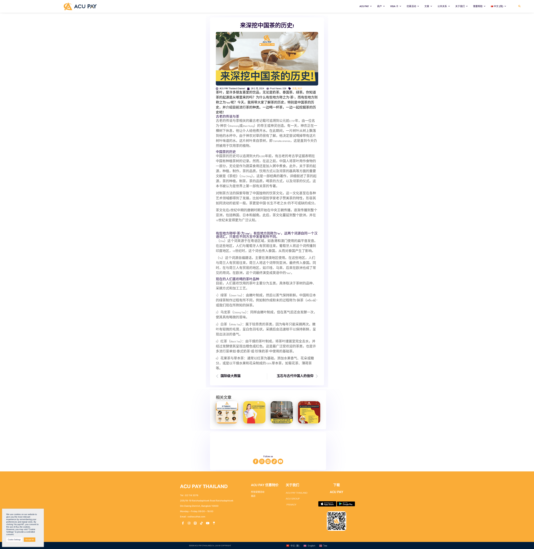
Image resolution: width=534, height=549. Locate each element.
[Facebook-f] (256, 461)
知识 (300, 88)
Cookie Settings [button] (14, 540)
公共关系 (442, 6)
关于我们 (460, 6)
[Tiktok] (274, 461)
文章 (426, 6)
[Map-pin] (214, 523)
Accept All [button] (29, 540)
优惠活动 (411, 6)
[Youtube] (280, 461)
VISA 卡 (394, 6)
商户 (379, 6)
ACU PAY (364, 6)
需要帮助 (478, 6)
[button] (519, 6)
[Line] (268, 461)
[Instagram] (262, 461)
